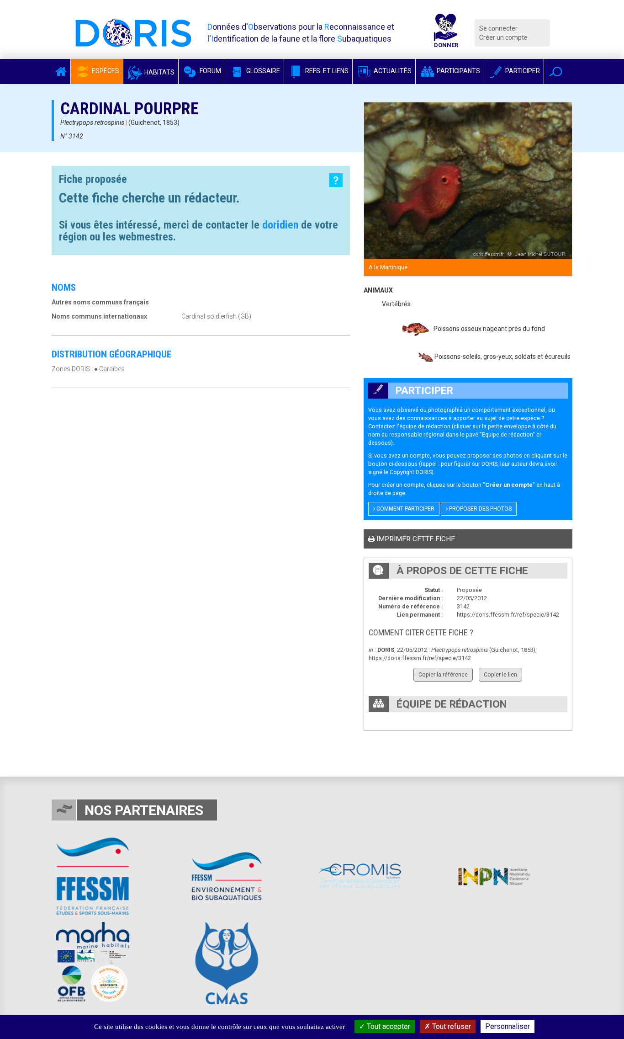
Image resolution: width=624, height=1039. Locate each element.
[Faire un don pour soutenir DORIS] (445, 33)
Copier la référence (443, 674)
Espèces (104, 71)
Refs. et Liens (326, 71)
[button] (555, 71)
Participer (522, 71)
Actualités (392, 71)
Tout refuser (450, 1026)
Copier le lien (500, 674)
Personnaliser (507, 1026)
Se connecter (498, 28)
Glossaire (262, 71)
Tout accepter (387, 1026)
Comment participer (404, 509)
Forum (209, 71)
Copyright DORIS (411, 472)
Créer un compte (503, 37)
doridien (280, 224)
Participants (457, 71)
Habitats (159, 72)
